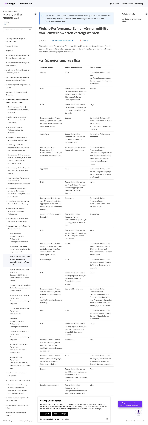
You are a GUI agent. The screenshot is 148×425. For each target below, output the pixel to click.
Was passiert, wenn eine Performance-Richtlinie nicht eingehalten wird (20, 249)
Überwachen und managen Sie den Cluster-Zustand (17, 399)
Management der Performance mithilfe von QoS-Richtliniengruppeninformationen (19, 181)
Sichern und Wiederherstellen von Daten (17, 406)
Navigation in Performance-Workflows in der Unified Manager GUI (17, 120)
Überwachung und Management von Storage (18, 86)
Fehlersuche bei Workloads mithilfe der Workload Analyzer (18, 138)
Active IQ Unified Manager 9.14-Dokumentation (16, 40)
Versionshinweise (12, 46)
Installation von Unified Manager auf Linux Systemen (18, 64)
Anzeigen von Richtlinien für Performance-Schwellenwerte (19, 311)
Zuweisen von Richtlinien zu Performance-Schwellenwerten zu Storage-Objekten (20, 299)
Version (6, 22)
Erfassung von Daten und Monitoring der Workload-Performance (16, 211)
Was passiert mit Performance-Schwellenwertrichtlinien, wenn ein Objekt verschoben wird (20, 362)
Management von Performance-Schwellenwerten (19, 227)
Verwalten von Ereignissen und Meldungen (16, 93)
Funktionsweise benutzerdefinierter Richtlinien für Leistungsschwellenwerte (19, 237)
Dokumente (26, 3)
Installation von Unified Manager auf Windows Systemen (18, 71)
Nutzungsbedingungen (26, 421)
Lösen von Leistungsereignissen (19, 380)
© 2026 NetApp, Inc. (8, 421)
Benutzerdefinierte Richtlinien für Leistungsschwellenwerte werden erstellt (20, 288)
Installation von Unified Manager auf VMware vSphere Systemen (18, 56)
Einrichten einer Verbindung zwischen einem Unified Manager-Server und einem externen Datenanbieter (17, 389)
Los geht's (9, 51)
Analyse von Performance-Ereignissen (17, 374)
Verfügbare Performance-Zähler (132, 20)
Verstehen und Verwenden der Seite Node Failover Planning (18, 202)
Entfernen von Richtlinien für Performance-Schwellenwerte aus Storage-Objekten (20, 335)
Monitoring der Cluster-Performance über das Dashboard (16, 130)
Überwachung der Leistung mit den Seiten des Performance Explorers (18, 170)
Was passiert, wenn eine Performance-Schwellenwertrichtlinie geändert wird (18, 348)
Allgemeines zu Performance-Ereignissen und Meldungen (18, 220)
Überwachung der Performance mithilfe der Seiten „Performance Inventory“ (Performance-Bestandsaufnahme (19, 159)
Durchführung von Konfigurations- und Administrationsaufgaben (17, 78)
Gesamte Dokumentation (10, 11)
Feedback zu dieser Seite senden (135, 421)
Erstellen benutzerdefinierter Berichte (16, 413)
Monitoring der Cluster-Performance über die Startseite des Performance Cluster (19, 147)
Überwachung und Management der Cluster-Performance (17, 100)
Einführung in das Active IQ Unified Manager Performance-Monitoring (18, 109)
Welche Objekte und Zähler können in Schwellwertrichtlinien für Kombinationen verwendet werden (19, 275)
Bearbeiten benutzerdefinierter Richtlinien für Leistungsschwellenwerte (19, 322)
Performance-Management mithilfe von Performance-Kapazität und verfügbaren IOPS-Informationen (19, 192)
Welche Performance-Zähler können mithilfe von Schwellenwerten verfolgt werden (20, 260)
